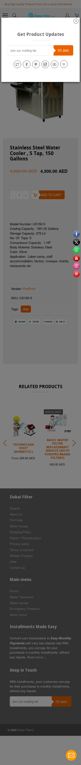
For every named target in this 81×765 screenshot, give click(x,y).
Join (65, 50)
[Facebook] (26, 64)
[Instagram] (45, 64)
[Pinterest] (36, 64)
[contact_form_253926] (71, 755)
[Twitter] (17, 64)
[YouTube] (54, 64)
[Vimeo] (64, 64)
